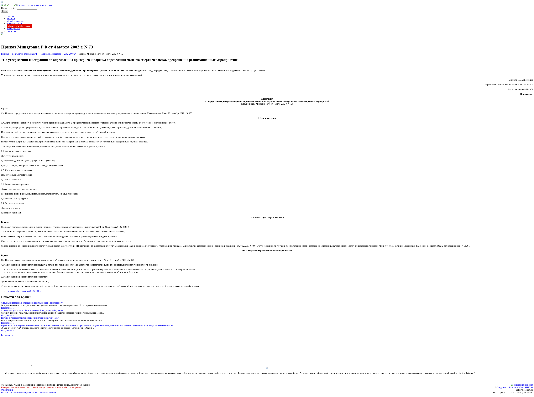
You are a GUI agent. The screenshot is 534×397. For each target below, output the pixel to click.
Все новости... (8, 335)
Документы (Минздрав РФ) (25, 54)
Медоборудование (15, 21)
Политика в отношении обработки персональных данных (28, 392)
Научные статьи (14, 23)
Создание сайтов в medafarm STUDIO (515, 387)
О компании (7, 390)
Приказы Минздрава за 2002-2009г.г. (58, 54)
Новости (11, 18)
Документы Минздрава (19, 26)
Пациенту (11, 31)
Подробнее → (7, 308)
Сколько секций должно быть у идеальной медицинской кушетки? (33, 310)
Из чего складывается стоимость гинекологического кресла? (30, 318)
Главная (10, 16)
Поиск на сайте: (9, 8)
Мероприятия (13, 28)
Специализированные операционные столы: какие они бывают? (32, 303)
